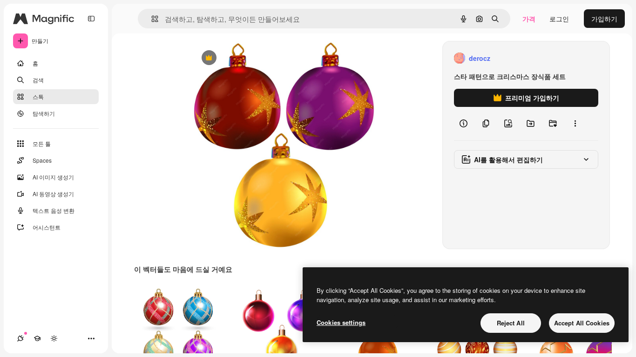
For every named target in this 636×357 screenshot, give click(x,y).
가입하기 (604, 18)
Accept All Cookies (581, 322)
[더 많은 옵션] (575, 123)
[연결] (20, 338)
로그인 (559, 18)
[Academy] (37, 338)
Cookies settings (341, 322)
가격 (528, 18)
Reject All (511, 322)
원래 (246, 58)
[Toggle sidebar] (91, 18)
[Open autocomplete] (151, 18)
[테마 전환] (54, 338)
